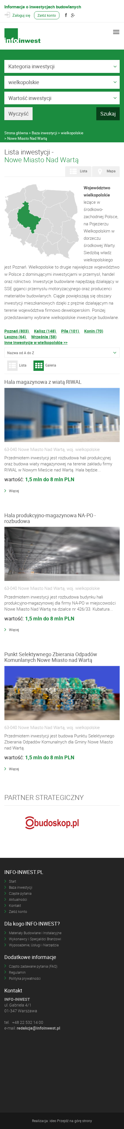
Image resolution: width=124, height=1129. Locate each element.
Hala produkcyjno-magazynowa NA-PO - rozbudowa (50, 518)
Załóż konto (46, 15)
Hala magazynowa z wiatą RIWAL (43, 381)
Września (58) (44, 336)
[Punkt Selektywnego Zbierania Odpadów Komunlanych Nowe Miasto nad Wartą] (62, 693)
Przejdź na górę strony (74, 1120)
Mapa (111, 171)
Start (12, 881)
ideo (53, 1120)
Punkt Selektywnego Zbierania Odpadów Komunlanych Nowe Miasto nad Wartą (50, 657)
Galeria (50, 365)
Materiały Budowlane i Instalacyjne (35, 932)
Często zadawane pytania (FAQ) (33, 966)
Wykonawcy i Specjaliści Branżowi (35, 939)
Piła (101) (70, 331)
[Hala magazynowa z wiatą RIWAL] (62, 415)
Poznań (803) (17, 331)
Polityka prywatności (25, 978)
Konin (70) (93, 331)
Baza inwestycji (20, 887)
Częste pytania (20, 893)
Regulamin (17, 972)
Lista (83, 171)
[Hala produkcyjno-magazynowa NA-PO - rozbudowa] (62, 554)
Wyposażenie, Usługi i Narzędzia (34, 945)
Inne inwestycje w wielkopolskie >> (35, 342)
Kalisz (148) (45, 331)
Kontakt (15, 905)
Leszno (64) (15, 336)
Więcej (14, 490)
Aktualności (18, 899)
